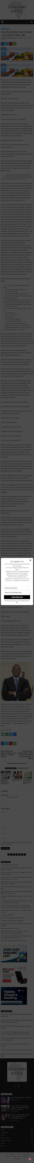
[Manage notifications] (30, 1159)
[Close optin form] (31, 561)
